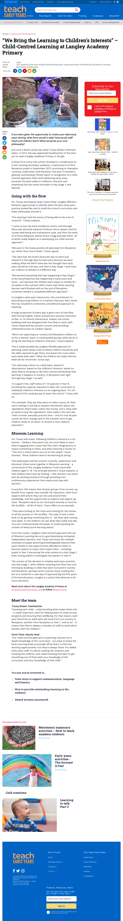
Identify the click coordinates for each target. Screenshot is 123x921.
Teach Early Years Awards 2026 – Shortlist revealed (102, 153)
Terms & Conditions (67, 911)
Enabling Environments (50, 22)
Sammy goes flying (102, 299)
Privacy (111, 109)
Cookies (97, 111)
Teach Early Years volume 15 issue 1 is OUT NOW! (102, 133)
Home (30, 16)
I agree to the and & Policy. (105, 108)
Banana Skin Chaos (102, 336)
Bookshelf (114, 16)
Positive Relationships (71, 22)
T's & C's (51, 871)
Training (82, 16)
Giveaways (98, 16)
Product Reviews (90, 862)
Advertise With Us (55, 862)
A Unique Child (32, 22)
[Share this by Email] (29, 70)
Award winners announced (31, 699)
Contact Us (52, 867)
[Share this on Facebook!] (15, 70)
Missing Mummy (102, 261)
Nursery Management (110, 22)
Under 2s (87, 22)
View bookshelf (101, 342)
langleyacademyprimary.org (27, 589)
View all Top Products (102, 200)
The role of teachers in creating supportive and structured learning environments (102, 193)
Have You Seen (65, 16)
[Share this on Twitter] (20, 70)
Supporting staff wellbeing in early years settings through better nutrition (102, 173)
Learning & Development (13, 22)
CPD (96, 22)
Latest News (88, 857)
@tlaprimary (60, 589)
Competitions (89, 876)
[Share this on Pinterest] (24, 70)
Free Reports (45, 16)
